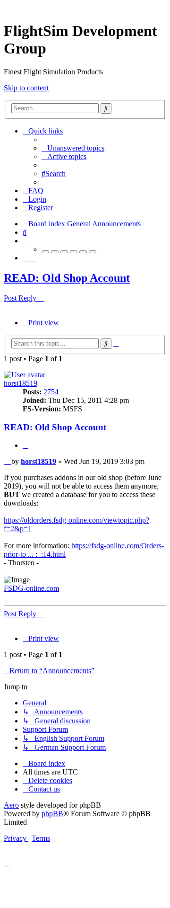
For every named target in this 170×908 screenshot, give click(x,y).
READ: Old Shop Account (67, 278)
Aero (11, 805)
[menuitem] (73, 148)
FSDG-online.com (31, 588)
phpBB (52, 814)
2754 (51, 392)
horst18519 (20, 383)
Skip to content (26, 88)
